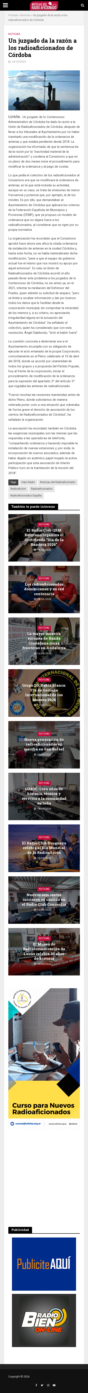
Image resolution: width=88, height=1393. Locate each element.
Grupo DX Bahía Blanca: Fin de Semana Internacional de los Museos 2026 (44, 692)
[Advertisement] (44, 1179)
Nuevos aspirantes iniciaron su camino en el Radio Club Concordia (44, 900)
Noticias (25, 15)
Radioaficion (18, 489)
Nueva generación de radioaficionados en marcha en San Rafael (44, 744)
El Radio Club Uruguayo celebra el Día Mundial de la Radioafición (44, 848)
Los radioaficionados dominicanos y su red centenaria (44, 589)
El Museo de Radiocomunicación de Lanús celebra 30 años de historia (44, 951)
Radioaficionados (42, 489)
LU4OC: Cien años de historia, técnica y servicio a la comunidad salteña (44, 796)
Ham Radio (28, 482)
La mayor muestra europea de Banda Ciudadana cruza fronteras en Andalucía (44, 640)
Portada (13, 15)
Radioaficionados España (26, 496)
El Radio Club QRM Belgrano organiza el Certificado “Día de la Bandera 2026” (44, 537)
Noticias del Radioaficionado (57, 482)
